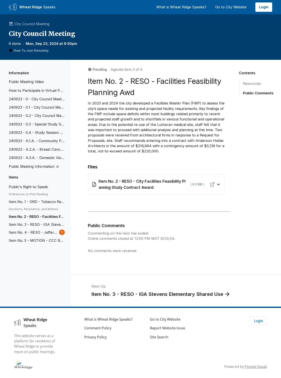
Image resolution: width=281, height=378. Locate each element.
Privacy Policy (95, 337)
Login (263, 7)
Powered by (245, 366)
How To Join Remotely (31, 50)
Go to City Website (231, 7)
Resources (252, 83)
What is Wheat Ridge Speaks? (181, 7)
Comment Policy (97, 328)
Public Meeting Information (31, 166)
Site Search (159, 337)
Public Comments (258, 93)
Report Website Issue (167, 328)
